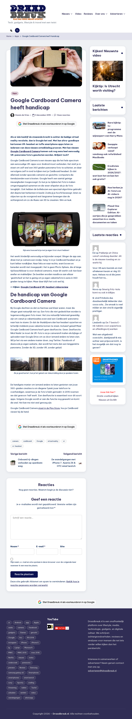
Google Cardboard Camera (25, 151)
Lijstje (17, 648)
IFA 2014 (30, 638)
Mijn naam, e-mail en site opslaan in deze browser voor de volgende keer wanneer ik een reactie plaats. (43, 564)
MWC (10, 653)
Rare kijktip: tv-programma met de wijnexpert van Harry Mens (107, 129)
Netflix (11, 658)
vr (64, 441)
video (33, 693)
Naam (14, 546)
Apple (36, 622)
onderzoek (12, 663)
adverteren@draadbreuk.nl (102, 670)
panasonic (26, 663)
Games (23, 633)
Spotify (20, 683)
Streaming (12, 688)
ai (9, 622)
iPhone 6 (35, 643)
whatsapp (29, 698)
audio (10, 627)
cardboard (27, 441)
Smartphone (34, 673)
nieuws (21, 658)
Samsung (33, 668)
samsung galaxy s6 (16, 673)
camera (15, 441)
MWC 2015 (22, 653)
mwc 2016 (35, 653)
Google (40, 441)
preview (11, 668)
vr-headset (17, 446)
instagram (12, 643)
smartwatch (29, 678)
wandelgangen (14, 698)
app (27, 622)
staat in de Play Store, (49, 408)
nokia (31, 658)
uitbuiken (11, 693)
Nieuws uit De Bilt (108, 399)
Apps (15, 93)
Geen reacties (63, 115)
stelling (31, 683)
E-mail (40, 546)
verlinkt (23, 693)
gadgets (11, 633)
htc (20, 638)
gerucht (34, 633)
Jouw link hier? (107, 392)
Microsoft (28, 648)
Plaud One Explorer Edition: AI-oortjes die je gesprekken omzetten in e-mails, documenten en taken (107, 214)
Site (62, 546)
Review (22, 668)
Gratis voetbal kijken (107, 396)
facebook (33, 627)
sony (10, 683)
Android (18, 622)
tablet (23, 688)
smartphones (13, 678)
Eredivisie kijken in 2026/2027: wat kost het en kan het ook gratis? (107, 173)
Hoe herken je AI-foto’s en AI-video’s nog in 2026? (115, 192)
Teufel (33, 688)
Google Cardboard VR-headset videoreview (44, 287)
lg (9, 648)
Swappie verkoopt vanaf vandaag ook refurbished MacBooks (107, 151)
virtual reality (53, 441)
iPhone (24, 643)
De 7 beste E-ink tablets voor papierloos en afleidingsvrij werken (107, 325)
